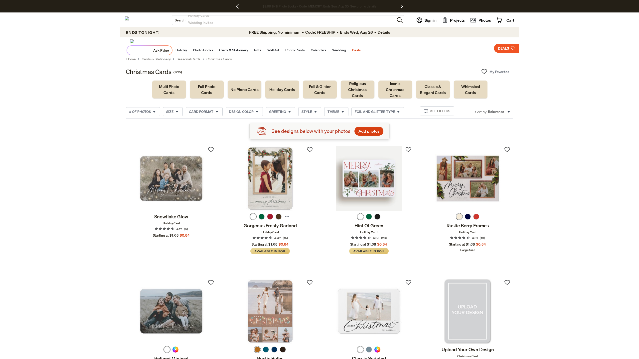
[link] (169, 89)
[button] (399, 20)
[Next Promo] (402, 6)
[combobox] (283, 20)
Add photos (368, 131)
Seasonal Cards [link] (188, 59)
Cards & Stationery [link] (156, 59)
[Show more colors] (287, 216)
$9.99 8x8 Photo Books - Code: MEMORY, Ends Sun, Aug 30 (306, 6)
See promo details (363, 6)
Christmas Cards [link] (219, 59)
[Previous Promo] (239, 6)
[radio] (253, 216)
